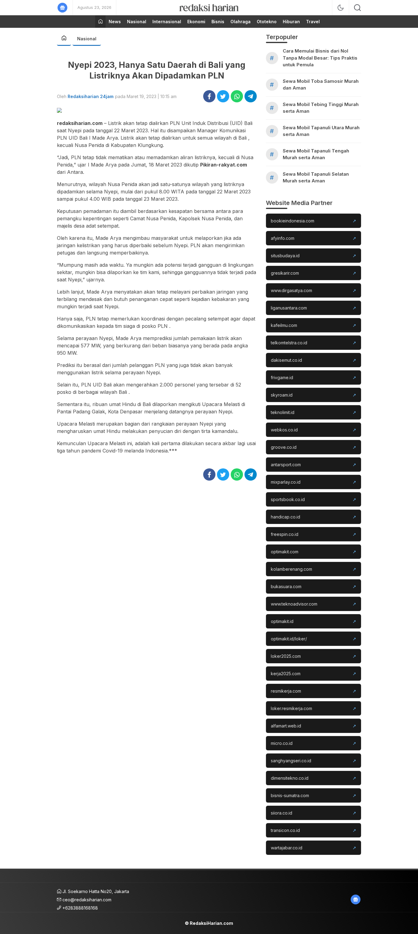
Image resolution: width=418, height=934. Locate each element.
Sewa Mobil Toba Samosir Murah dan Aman (321, 84)
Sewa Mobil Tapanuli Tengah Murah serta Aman (316, 154)
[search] (357, 7)
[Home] (100, 21)
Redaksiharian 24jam (91, 96)
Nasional (86, 38)
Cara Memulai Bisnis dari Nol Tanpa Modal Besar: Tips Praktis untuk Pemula (320, 58)
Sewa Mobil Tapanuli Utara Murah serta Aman (321, 131)
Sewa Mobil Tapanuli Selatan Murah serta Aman (316, 177)
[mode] (340, 7)
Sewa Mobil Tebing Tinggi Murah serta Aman (321, 107)
